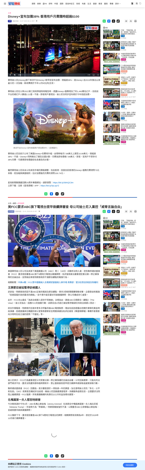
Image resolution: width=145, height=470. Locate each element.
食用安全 (124, 83)
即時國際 (21, 203)
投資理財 (124, 71)
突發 (122, 47)
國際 (14, 203)
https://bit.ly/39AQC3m (63, 182)
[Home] (14, 3)
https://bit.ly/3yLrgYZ (50, 186)
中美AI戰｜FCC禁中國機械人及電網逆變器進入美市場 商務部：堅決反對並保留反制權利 (58, 282)
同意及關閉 (130, 465)
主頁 (9, 13)
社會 (122, 36)
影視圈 (123, 59)
